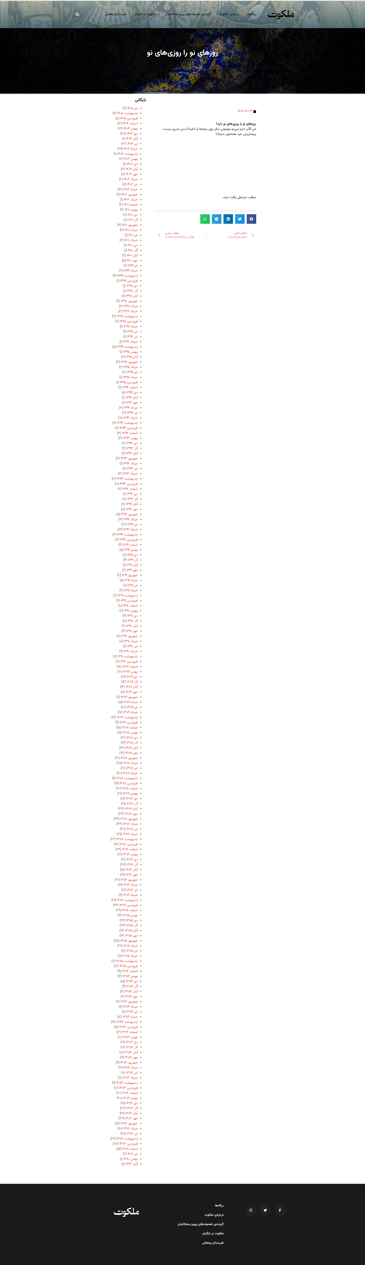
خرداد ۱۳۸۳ (130, 1078)
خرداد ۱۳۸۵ (130, 956)
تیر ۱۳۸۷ (132, 829)
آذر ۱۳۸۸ (132, 743)
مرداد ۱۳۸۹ (131, 702)
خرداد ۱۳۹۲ (130, 529)
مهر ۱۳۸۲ (131, 1118)
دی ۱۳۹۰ (132, 616)
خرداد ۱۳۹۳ (130, 474)
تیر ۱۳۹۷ (132, 331)
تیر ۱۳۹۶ (132, 336)
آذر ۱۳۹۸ (132, 291)
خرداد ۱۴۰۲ (131, 199)
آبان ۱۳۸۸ (131, 748)
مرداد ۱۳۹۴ (131, 408)
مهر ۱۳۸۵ (131, 935)
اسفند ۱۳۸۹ (130, 666)
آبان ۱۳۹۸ (132, 296)
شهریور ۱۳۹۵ (129, 362)
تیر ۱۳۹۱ (133, 585)
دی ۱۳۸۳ (132, 1042)
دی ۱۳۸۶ (132, 859)
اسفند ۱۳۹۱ (130, 545)
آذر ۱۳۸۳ (132, 1047)
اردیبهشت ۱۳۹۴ (127, 423)
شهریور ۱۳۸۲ (129, 1123)
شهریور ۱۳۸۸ (129, 758)
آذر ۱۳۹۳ (132, 448)
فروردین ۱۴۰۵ (129, 118)
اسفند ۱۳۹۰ (130, 605)
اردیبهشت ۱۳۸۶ (127, 900)
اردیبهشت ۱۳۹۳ (127, 479)
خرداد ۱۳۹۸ (130, 311)
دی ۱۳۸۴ (132, 981)
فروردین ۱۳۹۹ (129, 281)
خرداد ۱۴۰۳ (130, 189)
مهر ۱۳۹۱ (132, 570)
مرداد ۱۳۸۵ (130, 946)
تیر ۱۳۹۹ (132, 265)
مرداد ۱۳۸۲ (130, 1128)
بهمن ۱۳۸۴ (130, 976)
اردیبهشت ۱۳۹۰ (128, 656)
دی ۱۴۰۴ (132, 133)
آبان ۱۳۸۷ (131, 809)
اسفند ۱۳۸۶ (130, 849)
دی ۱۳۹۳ (132, 443)
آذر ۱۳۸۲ (132, 1108)
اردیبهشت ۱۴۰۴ (127, 154)
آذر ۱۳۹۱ (133, 560)
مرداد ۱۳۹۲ (131, 519)
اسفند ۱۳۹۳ (130, 433)
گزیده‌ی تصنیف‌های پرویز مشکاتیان (188, 14)
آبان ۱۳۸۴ (131, 991)
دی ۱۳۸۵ (132, 920)
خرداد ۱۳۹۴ (130, 418)
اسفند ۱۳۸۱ (130, 1149)
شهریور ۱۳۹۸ (129, 301)
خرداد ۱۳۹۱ (131, 590)
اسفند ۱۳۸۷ (130, 788)
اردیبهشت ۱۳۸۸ (127, 778)
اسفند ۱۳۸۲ (130, 1093)
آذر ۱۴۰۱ (133, 220)
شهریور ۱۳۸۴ (129, 1001)
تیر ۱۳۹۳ (132, 468)
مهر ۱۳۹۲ (132, 509)
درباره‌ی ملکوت (229, 14)
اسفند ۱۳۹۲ (130, 489)
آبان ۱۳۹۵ (132, 357)
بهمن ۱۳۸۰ (131, 1159)
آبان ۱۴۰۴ (132, 138)
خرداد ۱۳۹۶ (130, 342)
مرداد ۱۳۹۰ (131, 641)
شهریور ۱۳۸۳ (129, 1062)
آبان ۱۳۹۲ (132, 504)
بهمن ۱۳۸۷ (130, 793)
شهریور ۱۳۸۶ (129, 880)
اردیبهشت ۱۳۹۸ (127, 316)
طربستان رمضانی (115, 14)
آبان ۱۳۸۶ (131, 869)
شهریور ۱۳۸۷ (129, 819)
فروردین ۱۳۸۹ (129, 722)
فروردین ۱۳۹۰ (129, 661)
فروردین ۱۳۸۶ (129, 905)
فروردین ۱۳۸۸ (128, 783)
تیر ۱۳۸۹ (132, 707)
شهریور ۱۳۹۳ (129, 458)
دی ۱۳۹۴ (132, 392)
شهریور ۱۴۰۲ (129, 194)
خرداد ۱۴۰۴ (131, 149)
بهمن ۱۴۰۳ (131, 159)
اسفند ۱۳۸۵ (130, 910)
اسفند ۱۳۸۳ (130, 1032)
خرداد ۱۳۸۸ (130, 773)
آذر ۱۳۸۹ (132, 682)
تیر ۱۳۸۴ (132, 1012)
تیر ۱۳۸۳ (132, 1072)
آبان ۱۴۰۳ (132, 169)
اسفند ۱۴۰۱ (131, 204)
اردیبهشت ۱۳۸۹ (127, 717)
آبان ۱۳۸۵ (131, 930)
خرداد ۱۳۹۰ (131, 651)
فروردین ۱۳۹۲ (129, 540)
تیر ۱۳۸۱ (133, 1154)
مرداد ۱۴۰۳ (131, 179)
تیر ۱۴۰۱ (133, 235)
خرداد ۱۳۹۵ (130, 377)
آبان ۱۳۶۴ (131, 1164)
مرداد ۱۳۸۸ (130, 763)
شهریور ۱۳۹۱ (130, 575)
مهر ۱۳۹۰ (132, 631)
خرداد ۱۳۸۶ (130, 895)
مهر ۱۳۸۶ (131, 875)
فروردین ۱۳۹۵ (129, 382)
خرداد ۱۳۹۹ (131, 270)
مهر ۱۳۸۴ (131, 996)
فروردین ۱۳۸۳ (128, 1088)
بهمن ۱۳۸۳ (130, 1037)
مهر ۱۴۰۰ (132, 260)
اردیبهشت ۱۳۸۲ (127, 1138)
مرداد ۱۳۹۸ (131, 306)
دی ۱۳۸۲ (132, 1103)
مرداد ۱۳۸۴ (130, 1007)
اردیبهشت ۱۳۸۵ (127, 961)
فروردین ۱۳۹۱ (129, 600)
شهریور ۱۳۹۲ (129, 514)
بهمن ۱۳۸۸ (130, 732)
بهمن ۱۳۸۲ (130, 1098)
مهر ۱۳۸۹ (132, 692)
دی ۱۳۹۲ (132, 494)
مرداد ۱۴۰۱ (131, 230)
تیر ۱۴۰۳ (132, 184)
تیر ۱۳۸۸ (132, 768)
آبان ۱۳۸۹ (132, 687)
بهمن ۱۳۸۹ (130, 671)
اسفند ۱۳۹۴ (130, 387)
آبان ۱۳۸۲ (131, 1113)
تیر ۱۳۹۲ (132, 524)
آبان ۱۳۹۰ (132, 626)
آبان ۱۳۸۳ (131, 1052)
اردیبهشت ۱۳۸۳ (127, 1083)
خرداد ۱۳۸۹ (130, 712)
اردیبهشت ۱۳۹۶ (127, 347)
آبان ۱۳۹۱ (132, 565)
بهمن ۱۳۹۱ (131, 550)
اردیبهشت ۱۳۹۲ (127, 534)
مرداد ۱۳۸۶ (130, 885)
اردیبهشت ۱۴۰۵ (127, 113)
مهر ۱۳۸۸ (131, 753)
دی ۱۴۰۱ (133, 215)
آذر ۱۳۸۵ (132, 925)
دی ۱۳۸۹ (132, 677)
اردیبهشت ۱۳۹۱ (128, 595)
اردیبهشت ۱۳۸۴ (127, 1022)
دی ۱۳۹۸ (132, 286)
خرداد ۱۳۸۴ (130, 1017)
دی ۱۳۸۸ (132, 737)
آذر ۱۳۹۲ (132, 499)
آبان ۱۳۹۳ (131, 453)
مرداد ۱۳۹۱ (131, 580)
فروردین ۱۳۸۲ (129, 1144)
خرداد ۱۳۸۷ (130, 834)
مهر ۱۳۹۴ (132, 402)
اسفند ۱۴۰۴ (130, 123)
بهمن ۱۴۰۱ (131, 210)
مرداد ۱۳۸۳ (130, 1067)
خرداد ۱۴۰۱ (131, 240)
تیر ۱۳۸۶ (132, 890)
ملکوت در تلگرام (145, 14)
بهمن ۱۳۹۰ (131, 611)
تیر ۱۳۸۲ (132, 1133)
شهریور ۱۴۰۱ (130, 225)
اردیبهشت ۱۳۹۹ (127, 276)
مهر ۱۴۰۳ (132, 174)
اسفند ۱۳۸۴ (130, 971)
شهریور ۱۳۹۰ (129, 636)
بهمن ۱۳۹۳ (130, 438)
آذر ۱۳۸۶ (132, 864)
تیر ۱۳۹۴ (132, 413)
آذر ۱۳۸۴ (132, 986)
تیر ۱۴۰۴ (132, 144)
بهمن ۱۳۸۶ (130, 854)
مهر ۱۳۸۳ (131, 1057)
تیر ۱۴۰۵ (132, 108)
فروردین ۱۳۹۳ (129, 484)
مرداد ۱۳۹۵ (131, 367)
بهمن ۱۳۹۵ (130, 352)
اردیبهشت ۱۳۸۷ (127, 839)
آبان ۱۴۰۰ (132, 255)
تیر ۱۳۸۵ (132, 951)
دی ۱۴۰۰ (133, 245)
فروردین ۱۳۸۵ (128, 966)
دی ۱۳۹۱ (133, 555)
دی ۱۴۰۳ (132, 164)
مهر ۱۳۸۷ (131, 814)
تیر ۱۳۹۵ (132, 372)
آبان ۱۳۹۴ (132, 397)
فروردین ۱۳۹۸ (129, 321)
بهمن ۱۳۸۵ (130, 915)
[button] (77, 14)
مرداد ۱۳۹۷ (131, 326)
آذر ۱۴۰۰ (133, 250)
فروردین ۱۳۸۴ (128, 1027)
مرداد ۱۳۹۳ (130, 463)
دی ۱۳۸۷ (132, 798)
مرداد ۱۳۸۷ (130, 824)
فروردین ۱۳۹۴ (129, 428)
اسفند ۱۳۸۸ (130, 727)
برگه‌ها (252, 14)
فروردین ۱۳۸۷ (128, 844)
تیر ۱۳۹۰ (133, 646)
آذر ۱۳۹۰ (133, 621)
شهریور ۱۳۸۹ (129, 697)
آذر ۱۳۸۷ (132, 803)
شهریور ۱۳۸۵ (129, 941)
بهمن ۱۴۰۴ (131, 128)
